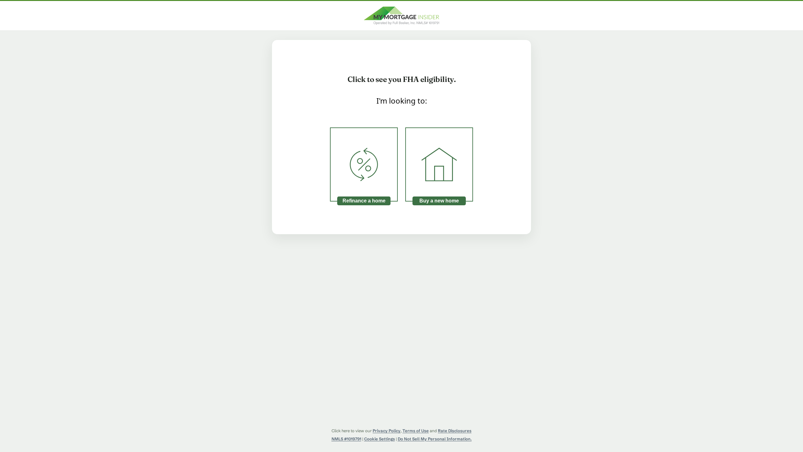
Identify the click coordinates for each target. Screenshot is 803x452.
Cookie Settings (379, 438)
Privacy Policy (387, 430)
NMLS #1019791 (346, 438)
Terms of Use (415, 430)
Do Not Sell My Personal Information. (435, 438)
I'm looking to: (401, 100)
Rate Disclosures (454, 430)
